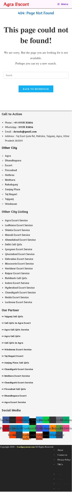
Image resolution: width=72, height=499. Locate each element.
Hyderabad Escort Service (20, 287)
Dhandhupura (13, 160)
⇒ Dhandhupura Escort (14, 395)
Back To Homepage (36, 88)
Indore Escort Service (17, 283)
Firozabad (11, 170)
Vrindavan (11, 203)
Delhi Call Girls (13, 244)
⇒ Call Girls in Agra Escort (16, 322)
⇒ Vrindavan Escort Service (17, 349)
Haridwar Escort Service (19, 268)
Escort (8, 165)
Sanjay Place (12, 189)
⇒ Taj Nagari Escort (12, 355)
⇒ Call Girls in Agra (12, 342)
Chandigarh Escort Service (20, 292)
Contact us (62, 455)
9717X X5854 (25, 127)
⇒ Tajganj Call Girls (12, 316)
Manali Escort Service (17, 234)
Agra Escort (16, 4)
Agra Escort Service (16, 220)
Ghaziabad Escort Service (19, 254)
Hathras (9, 175)
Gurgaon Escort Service (18, 249)
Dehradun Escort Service (19, 259)
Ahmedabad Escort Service (20, 239)
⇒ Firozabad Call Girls (14, 389)
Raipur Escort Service (17, 273)
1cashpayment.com (26, 447)
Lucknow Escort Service (18, 302)
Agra (8, 155)
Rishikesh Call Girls (16, 278)
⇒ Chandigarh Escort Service (17, 369)
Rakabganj (11, 184)
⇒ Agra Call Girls (11, 336)
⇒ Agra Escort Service (14, 402)
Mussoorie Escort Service (19, 263)
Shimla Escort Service (17, 230)
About (60, 450)
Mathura (10, 179)
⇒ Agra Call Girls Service (15, 329)
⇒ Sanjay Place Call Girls (15, 362)
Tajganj (9, 199)
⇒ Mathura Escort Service (16, 375)
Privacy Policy (64, 459)
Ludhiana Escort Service (19, 225)
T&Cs (60, 464)
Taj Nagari (11, 194)
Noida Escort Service (17, 297)
